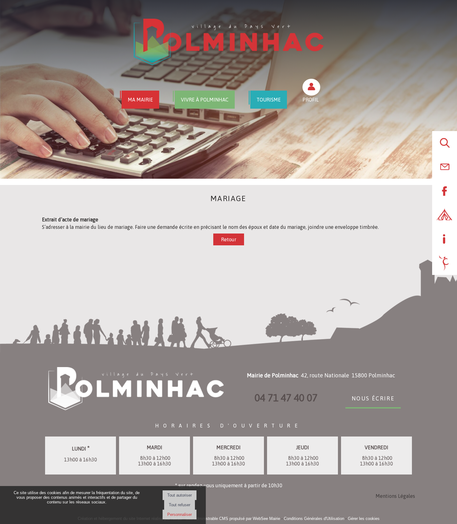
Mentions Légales (395, 496)
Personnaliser (179, 514)
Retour (228, 239)
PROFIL (310, 99)
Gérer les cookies (364, 518)
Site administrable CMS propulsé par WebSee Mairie (233, 518)
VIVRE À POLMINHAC (204, 99)
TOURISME (268, 99)
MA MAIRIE (140, 99)
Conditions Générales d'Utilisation (314, 518)
